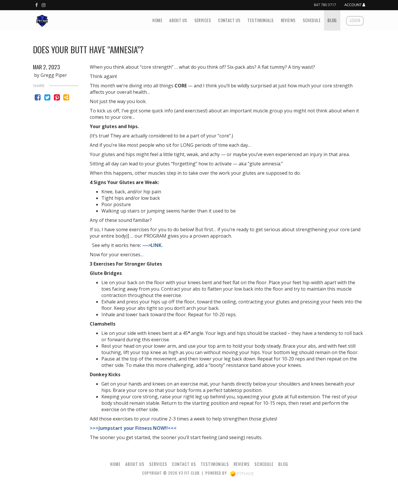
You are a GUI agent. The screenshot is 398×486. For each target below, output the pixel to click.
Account (353, 5)
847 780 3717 (325, 4)
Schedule (311, 20)
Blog (332, 20)
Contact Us (229, 20)
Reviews (288, 20)
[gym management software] (242, 473)
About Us (178, 20)
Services (202, 20)
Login (355, 20)
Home (157, 20)
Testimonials (260, 20)
